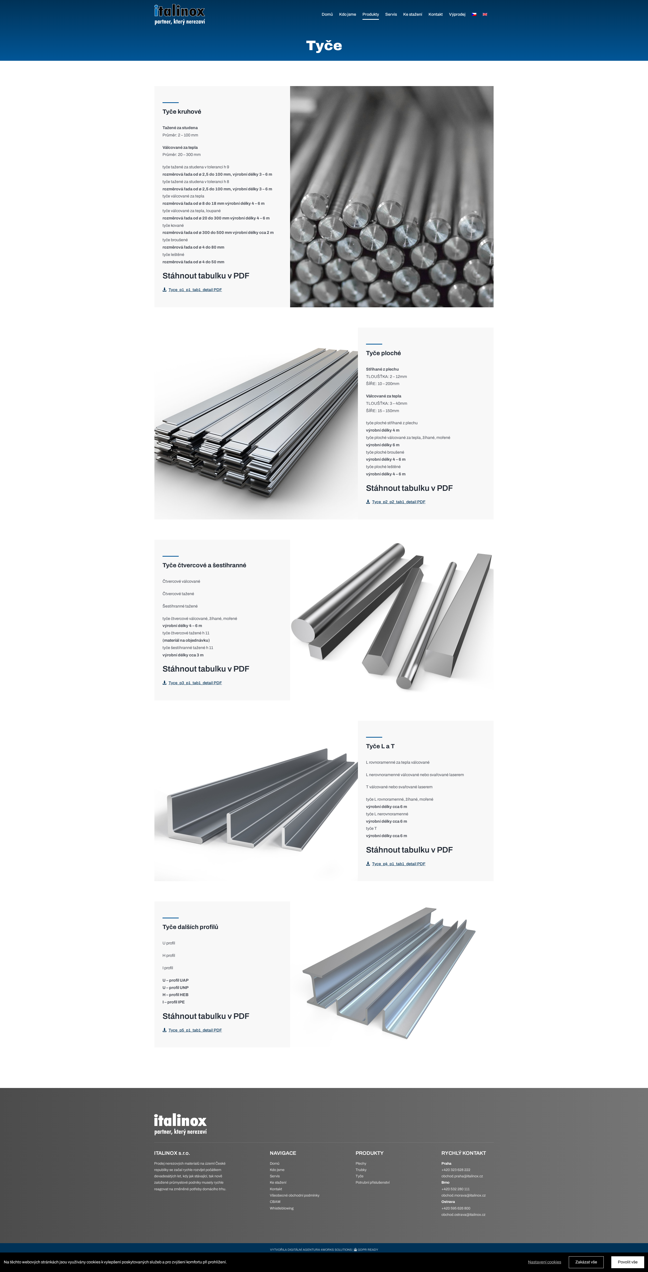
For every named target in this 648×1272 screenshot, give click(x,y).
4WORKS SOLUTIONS (336, 1249)
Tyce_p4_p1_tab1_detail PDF (399, 864)
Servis (275, 1176)
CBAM (275, 1202)
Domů (274, 1163)
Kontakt (276, 1189)
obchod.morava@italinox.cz (463, 1195)
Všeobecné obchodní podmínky (294, 1195)
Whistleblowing (282, 1208)
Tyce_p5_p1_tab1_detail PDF (195, 1030)
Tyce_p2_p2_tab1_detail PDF (399, 502)
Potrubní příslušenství (373, 1182)
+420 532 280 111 (455, 1189)
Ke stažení (278, 1182)
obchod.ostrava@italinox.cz (463, 1215)
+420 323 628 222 (455, 1170)
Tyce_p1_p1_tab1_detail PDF (195, 290)
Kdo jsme (277, 1170)
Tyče (359, 1176)
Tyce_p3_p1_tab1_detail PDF (195, 683)
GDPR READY (367, 1249)
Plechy (361, 1163)
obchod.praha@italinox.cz (462, 1176)
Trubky (361, 1170)
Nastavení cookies (544, 1262)
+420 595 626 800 (455, 1208)
